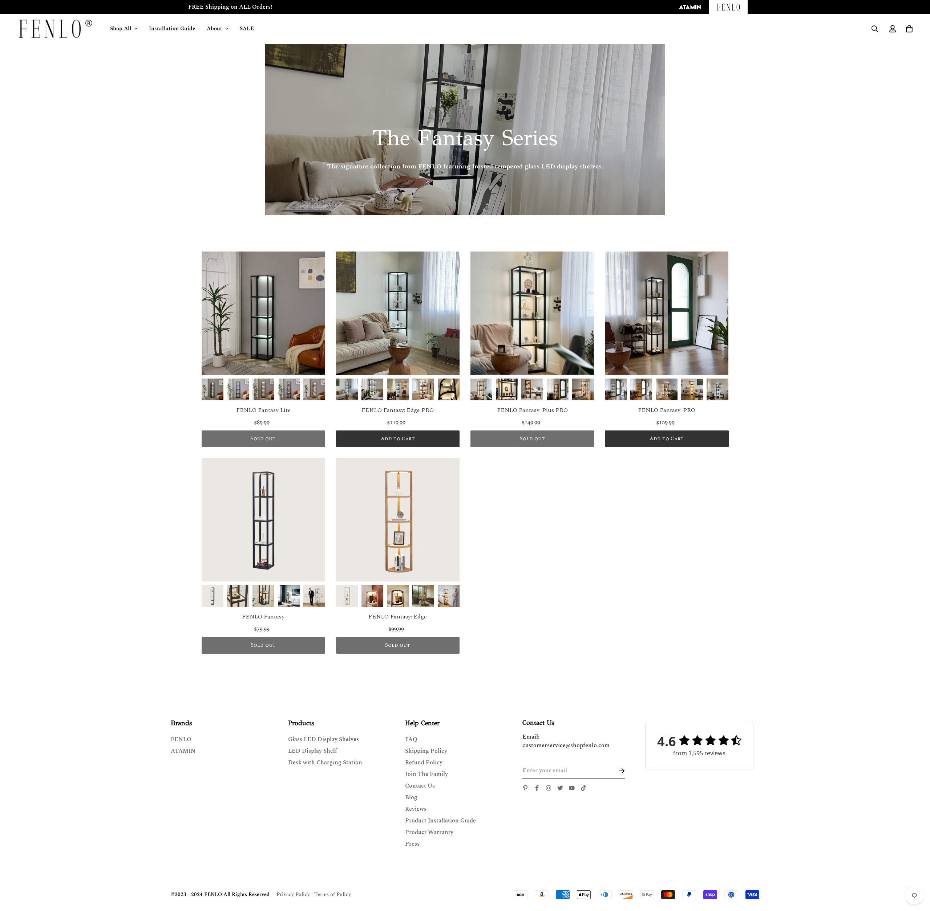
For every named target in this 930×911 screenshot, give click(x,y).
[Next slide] (313, 389)
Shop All (122, 29)
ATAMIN (183, 751)
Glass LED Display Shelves (323, 739)
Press (412, 843)
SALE (248, 29)
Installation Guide (173, 29)
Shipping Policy (426, 751)
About (216, 29)
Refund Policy (423, 762)
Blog (411, 797)
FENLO (181, 739)
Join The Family (426, 774)
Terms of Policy (332, 894)
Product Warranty (429, 832)
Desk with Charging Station (325, 762)
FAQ (411, 739)
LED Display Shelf (312, 751)
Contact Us (420, 785)
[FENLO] (56, 29)
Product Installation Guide (440, 820)
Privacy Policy (293, 894)
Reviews (415, 809)
